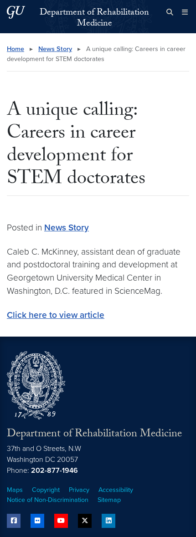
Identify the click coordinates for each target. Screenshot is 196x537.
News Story (55, 49)
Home (15, 49)
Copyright (46, 490)
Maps (15, 490)
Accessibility (115, 490)
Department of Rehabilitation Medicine (94, 19)
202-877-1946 (54, 470)
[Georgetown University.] (16, 12)
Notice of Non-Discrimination (47, 500)
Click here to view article (55, 315)
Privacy (79, 490)
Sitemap (109, 500)
